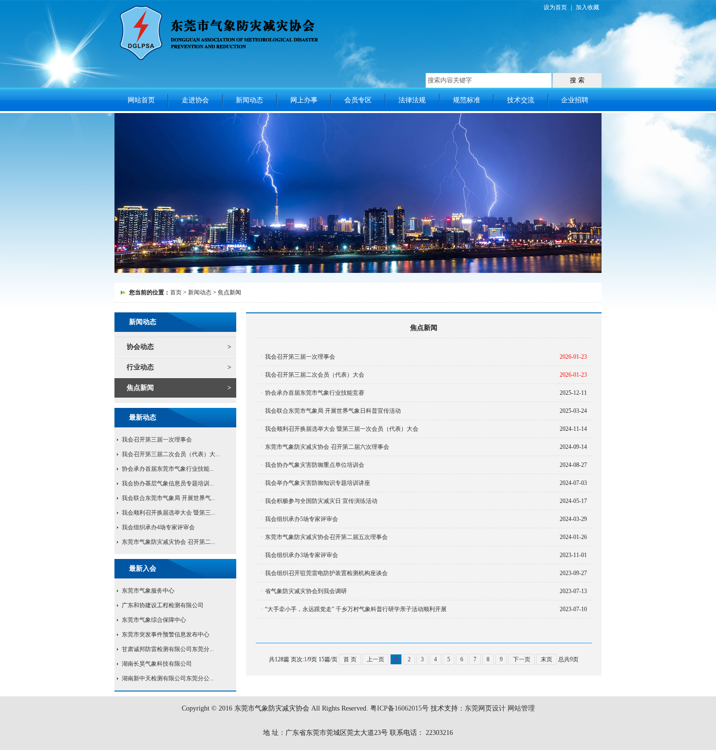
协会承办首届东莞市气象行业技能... (168, 468)
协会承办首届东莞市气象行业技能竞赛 (314, 392)
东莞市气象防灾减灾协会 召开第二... (168, 541)
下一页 (521, 659)
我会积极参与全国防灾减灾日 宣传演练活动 (321, 501)
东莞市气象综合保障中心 (154, 619)
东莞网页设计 (485, 708)
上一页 (375, 659)
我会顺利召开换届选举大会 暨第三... (168, 512)
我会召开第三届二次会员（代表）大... (171, 454)
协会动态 (140, 346)
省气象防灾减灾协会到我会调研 (306, 591)
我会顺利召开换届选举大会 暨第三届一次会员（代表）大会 (341, 428)
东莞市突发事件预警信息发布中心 (165, 634)
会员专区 (358, 100)
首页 (176, 292)
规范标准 (466, 100)
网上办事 (304, 100)
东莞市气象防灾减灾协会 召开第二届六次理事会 (327, 446)
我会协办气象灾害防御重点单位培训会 (314, 465)
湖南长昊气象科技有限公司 (157, 663)
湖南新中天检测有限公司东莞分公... (168, 678)
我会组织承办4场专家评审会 (158, 527)
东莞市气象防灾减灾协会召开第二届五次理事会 (326, 537)
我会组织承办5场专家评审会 (301, 519)
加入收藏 (587, 7)
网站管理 (521, 708)
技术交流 (520, 100)
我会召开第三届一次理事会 (157, 439)
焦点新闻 (140, 387)
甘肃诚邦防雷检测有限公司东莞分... (168, 649)
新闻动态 (249, 100)
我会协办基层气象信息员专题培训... (168, 483)
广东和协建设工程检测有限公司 (163, 605)
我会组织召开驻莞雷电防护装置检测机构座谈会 (326, 573)
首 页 (350, 659)
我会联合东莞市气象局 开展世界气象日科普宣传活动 (333, 410)
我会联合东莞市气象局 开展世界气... (168, 498)
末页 (546, 659)
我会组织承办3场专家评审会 (301, 555)
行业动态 (140, 367)
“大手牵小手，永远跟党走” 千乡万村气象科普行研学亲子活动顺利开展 (356, 609)
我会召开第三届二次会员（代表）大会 (314, 374)
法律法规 (412, 100)
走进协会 (195, 100)
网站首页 (141, 100)
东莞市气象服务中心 (148, 590)
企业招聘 (574, 100)
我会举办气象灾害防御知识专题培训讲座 (317, 483)
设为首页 (555, 7)
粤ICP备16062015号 (399, 708)
